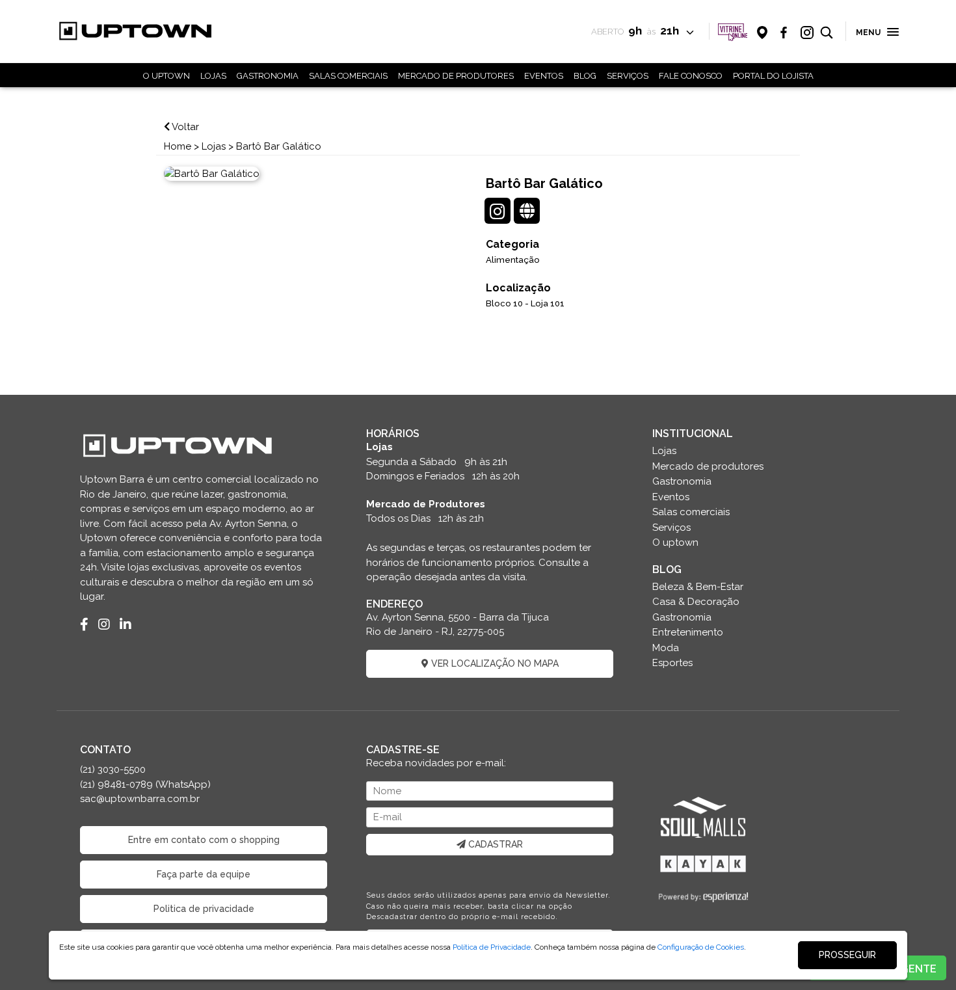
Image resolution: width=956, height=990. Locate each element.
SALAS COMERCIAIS (348, 76)
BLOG (585, 76)
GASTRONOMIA (268, 76)
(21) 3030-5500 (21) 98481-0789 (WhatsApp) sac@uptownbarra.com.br (145, 784)
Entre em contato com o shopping (204, 840)
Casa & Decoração (695, 602)
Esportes (672, 663)
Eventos (670, 497)
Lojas (214, 146)
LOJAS (213, 76)
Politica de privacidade (203, 908)
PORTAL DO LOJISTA (773, 76)
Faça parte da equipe (203, 874)
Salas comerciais (691, 512)
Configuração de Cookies (700, 947)
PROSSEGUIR (847, 955)
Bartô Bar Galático (278, 146)
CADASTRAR (494, 844)
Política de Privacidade (492, 947)
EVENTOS (543, 76)
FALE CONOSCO (691, 76)
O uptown (675, 542)
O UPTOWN (166, 76)
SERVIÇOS (627, 76)
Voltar (184, 127)
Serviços (671, 527)
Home (177, 146)
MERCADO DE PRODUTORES (456, 76)
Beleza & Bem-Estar (697, 587)
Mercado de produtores (707, 466)
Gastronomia (681, 481)
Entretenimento (687, 632)
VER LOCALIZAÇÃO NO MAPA (494, 663)
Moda (665, 648)
